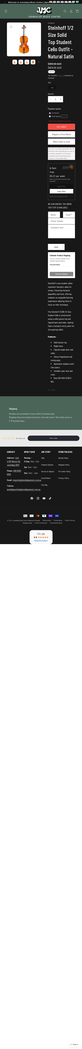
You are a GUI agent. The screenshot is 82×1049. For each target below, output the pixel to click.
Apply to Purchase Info (58, 196)
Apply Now (61, 186)
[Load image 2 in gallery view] (20, 62)
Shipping (61, 75)
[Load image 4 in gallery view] (33, 62)
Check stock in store (61, 141)
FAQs (43, 458)
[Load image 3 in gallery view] (27, 62)
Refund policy (47, 520)
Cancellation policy (56, 523)
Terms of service (70, 520)
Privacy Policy (63, 478)
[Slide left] (9, 62)
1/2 (53, 88)
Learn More (61, 191)
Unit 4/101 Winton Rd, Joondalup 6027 (13, 461)
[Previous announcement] (4, 2)
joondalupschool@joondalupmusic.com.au (23, 489)
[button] (6, 11)
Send (56, 247)
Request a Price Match (61, 134)
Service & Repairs (47, 471)
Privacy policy (58, 520)
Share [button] (53, 390)
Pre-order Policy (64, 471)
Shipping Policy (64, 465)
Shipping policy (27, 523)
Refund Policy (63, 458)
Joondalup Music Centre (20, 520)
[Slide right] (38, 62)
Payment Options (47, 465)
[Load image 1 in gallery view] (14, 62)
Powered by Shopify (34, 520)
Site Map (44, 485)
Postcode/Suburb (55, 264)
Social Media (45, 478)
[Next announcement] (77, 2)
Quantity (50, 94)
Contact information (41, 523)
